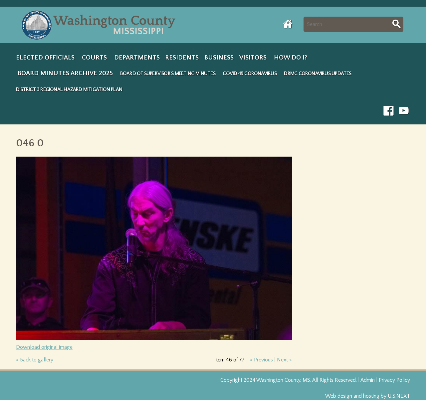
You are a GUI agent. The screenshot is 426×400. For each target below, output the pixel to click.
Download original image (44, 347)
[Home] (100, 25)
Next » (284, 360)
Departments (137, 57)
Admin (367, 380)
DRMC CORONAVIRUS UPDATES (317, 73)
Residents (182, 57)
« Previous (261, 360)
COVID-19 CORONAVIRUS (249, 73)
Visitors (253, 57)
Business (219, 57)
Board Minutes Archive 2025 (65, 73)
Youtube (404, 111)
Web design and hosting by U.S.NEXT (367, 396)
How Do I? (290, 57)
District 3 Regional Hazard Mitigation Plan (69, 89)
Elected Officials (45, 57)
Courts (94, 57)
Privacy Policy (394, 380)
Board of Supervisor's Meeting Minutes (167, 73)
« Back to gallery (34, 360)
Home (288, 24)
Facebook (389, 111)
